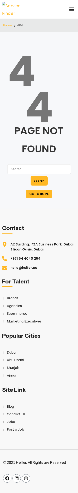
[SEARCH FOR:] (39, 169)
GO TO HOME (39, 194)
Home (8, 25)
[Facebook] (7, 478)
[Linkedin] (16, 478)
